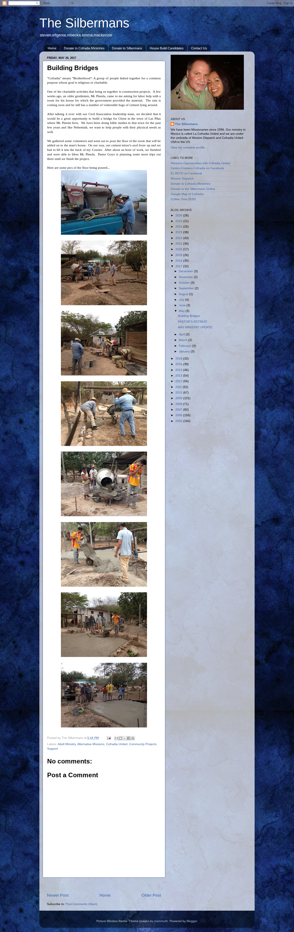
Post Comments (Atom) (81, 904)
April (182, 334)
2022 (179, 238)
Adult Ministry (67, 744)
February (185, 345)
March (183, 340)
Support (52, 748)
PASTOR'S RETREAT (192, 321)
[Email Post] (108, 738)
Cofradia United (116, 744)
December (186, 271)
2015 (179, 364)
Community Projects (142, 744)
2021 (179, 243)
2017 (179, 266)
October (185, 282)
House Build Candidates (167, 48)
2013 (179, 375)
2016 (179, 358)
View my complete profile (188, 147)
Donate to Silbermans (127, 48)
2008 (179, 404)
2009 (179, 398)
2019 (179, 255)
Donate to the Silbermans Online (193, 189)
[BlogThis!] (120, 738)
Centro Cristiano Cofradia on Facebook (197, 168)
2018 (179, 260)
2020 (179, 249)
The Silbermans (84, 23)
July (182, 299)
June (182, 305)
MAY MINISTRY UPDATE (195, 327)
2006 (179, 415)
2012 (179, 381)
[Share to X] (124, 738)
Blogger (192, 921)
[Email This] (116, 738)
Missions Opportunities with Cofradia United (200, 163)
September (187, 288)
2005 (179, 421)
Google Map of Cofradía (187, 194)
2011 (179, 387)
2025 (179, 221)
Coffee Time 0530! (183, 199)
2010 (179, 392)
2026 (179, 215)
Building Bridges (189, 315)
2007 (179, 409)
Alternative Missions (90, 744)
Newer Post (57, 895)
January (185, 351)
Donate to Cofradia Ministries (84, 48)
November (186, 277)
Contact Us (199, 48)
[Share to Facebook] (129, 738)
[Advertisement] (104, 885)
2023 (179, 232)
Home (52, 48)
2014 (179, 370)
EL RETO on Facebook (186, 173)
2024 (179, 226)
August (184, 294)
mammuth (161, 921)
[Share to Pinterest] (133, 738)
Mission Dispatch (182, 178)
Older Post (151, 895)
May (182, 311)
